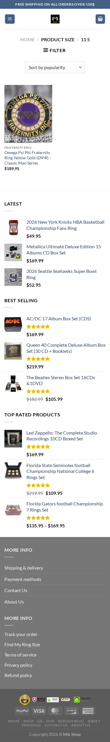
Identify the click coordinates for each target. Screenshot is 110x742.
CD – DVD (46, 721)
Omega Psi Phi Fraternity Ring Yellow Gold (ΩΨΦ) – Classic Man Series (28, 157)
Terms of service (20, 654)
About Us (14, 601)
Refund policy (18, 675)
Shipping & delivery (23, 567)
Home (27, 39)
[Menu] (10, 19)
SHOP (28, 721)
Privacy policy (18, 665)
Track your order (21, 634)
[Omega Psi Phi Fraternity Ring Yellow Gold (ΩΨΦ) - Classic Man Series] (28, 114)
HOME (14, 721)
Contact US (56, 725)
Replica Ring (71, 721)
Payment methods (22, 579)
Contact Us (15, 590)
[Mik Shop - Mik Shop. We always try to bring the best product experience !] (55, 19)
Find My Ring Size (22, 644)
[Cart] (100, 19)
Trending (31, 725)
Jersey (94, 721)
